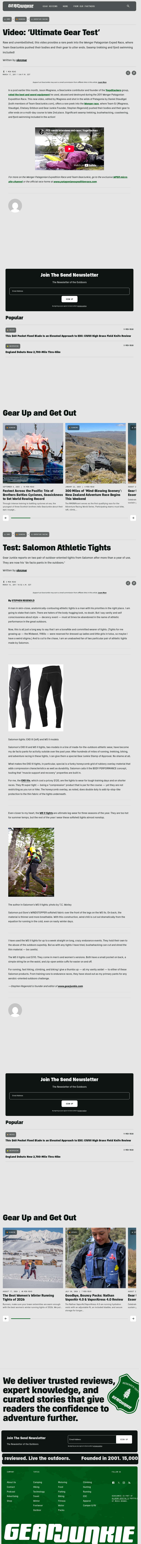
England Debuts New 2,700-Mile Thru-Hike (33, 352)
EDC (85, 1496)
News (65, 6)
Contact (11, 1487)
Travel (36, 1496)
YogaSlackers (113, 90)
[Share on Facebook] (134, 73)
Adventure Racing (41, 19)
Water (61, 1506)
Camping (37, 1482)
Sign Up (69, 299)
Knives (11, 330)
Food (60, 1487)
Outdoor (37, 1510)
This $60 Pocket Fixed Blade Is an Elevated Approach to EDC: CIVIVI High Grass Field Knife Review (68, 336)
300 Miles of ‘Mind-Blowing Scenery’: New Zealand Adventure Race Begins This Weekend (93, 495)
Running (22, 19)
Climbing (87, 1482)
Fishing (61, 1492)
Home (8, 19)
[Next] (133, 518)
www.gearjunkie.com (70, 986)
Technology (39, 1492)
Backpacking (14, 346)
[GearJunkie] (21, 6)
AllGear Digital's (120, 1498)
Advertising (12, 1496)
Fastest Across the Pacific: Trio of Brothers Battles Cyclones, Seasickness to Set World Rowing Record (33, 495)
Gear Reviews (50, 6)
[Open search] (128, 6)
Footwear (38, 1506)
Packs (61, 1510)
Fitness (61, 1501)
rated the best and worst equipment (29, 95)
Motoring (62, 1482)
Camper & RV (89, 1506)
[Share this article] (128, 73)
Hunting (87, 1487)
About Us (11, 1482)
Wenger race (91, 104)
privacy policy (82, 306)
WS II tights (46, 813)
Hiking (36, 1487)
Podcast (11, 1492)
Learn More (102, 82)
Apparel (74, 1232)
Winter (36, 1501)
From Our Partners (84, 6)
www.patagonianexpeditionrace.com (75, 182)
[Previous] (6, 518)
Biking (61, 1496)
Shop (9, 1501)
